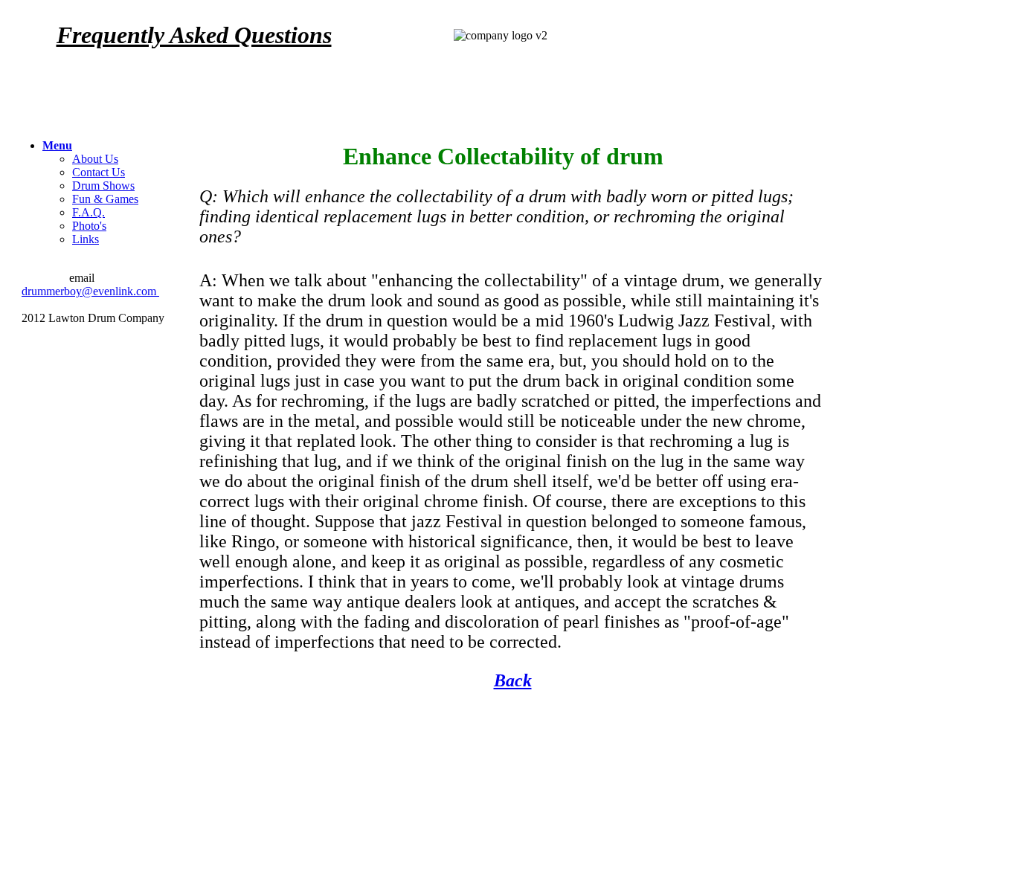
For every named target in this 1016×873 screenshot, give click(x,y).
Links (85, 239)
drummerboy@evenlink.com (90, 291)
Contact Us (98, 172)
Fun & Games (105, 199)
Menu (57, 145)
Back (513, 680)
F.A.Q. (88, 212)
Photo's (89, 225)
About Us (95, 158)
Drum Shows (103, 185)
